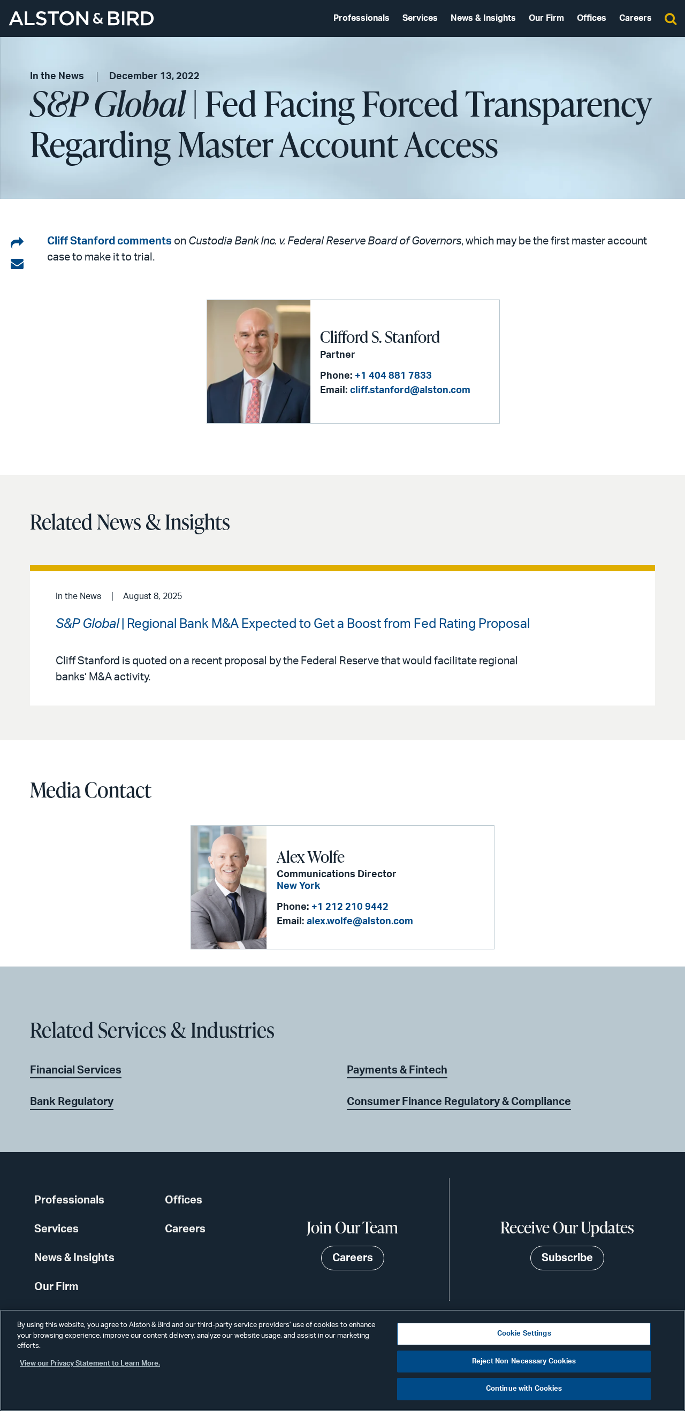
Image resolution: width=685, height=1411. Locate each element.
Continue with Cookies (524, 1388)
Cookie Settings (524, 1333)
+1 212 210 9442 (350, 907)
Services (420, 18)
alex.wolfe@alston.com (360, 921)
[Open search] (670, 18)
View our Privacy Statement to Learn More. (90, 1363)
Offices (591, 18)
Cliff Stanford (81, 241)
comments (144, 241)
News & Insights (483, 18)
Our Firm (546, 18)
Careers (635, 18)
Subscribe (567, 1258)
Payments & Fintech (397, 1070)
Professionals (361, 18)
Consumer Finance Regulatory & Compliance (459, 1101)
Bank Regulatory (71, 1101)
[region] (342, 1360)
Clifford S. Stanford (380, 336)
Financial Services (75, 1070)
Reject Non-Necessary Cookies (524, 1361)
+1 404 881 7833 (393, 376)
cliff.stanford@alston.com (410, 390)
